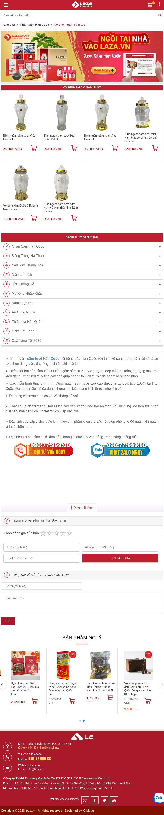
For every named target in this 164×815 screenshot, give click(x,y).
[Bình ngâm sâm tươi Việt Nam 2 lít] (21, 112)
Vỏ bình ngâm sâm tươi (70, 24)
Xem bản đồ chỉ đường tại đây (39, 747)
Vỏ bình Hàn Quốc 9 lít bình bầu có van (20, 207)
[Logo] (82, 5)
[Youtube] (114, 800)
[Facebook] (95, 800)
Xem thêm (83, 507)
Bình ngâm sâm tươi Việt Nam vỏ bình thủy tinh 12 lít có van (61, 207)
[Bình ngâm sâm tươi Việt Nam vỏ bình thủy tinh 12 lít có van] (61, 183)
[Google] (85, 800)
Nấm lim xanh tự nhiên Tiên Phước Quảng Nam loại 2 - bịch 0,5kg (100, 687)
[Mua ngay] (34, 148)
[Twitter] (104, 800)
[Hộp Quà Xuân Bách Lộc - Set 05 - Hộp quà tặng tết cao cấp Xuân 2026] (25, 665)
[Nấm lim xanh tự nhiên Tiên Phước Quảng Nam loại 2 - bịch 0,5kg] (100, 665)
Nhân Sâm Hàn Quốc (34, 24)
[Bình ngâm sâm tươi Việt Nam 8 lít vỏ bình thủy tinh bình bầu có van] (142, 112)
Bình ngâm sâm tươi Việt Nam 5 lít (100, 137)
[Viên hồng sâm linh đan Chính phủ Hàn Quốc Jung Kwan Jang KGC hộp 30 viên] (138, 665)
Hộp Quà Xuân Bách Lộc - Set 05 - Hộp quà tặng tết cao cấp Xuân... (25, 689)
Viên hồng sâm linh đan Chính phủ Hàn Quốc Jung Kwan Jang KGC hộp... (138, 689)
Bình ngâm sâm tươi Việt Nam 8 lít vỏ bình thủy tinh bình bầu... (140, 137)
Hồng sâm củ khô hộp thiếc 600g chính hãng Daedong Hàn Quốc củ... (62, 689)
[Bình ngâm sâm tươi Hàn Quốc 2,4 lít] (61, 112)
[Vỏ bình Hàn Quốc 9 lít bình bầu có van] (21, 183)
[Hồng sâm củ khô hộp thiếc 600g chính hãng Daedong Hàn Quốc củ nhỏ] (63, 665)
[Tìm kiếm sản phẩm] (160, 15)
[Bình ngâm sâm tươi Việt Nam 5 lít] (102, 112)
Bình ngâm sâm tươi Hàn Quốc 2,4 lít (59, 137)
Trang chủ (8, 24)
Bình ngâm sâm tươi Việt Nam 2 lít (19, 137)
